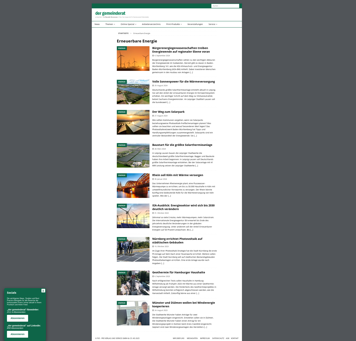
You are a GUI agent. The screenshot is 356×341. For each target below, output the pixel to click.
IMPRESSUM (205, 338)
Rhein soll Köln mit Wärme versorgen (177, 175)
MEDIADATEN (192, 338)
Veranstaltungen (195, 24)
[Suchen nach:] (225, 5)
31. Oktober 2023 (161, 213)
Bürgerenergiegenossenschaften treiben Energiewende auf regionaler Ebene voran (181, 49)
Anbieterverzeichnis (151, 24)
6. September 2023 (162, 276)
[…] (191, 72)
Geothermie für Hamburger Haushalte (178, 272)
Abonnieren (17, 318)
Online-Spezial (127, 24)
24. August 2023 (160, 310)
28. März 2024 (160, 149)
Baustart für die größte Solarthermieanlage (182, 145)
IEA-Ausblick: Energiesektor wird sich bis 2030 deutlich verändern (183, 207)
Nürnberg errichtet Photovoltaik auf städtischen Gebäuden (177, 240)
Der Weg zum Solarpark (168, 112)
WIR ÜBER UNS (178, 338)
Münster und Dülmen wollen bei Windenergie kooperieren (183, 304)
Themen (109, 24)
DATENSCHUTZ (218, 338)
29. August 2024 (160, 85)
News (97, 24)
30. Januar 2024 (160, 179)
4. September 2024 (162, 55)
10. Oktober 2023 (161, 246)
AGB (227, 338)
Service (212, 24)
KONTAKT (234, 338)
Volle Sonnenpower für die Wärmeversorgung (183, 81)
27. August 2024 (160, 115)
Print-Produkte (173, 24)
